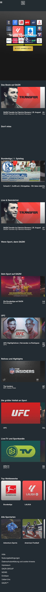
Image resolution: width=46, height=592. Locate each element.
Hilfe (3, 554)
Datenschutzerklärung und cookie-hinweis (18, 561)
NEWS (4, 572)
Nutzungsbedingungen (11, 558)
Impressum (6, 565)
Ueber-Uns (6, 579)
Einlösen (5, 575)
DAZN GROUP (8, 568)
